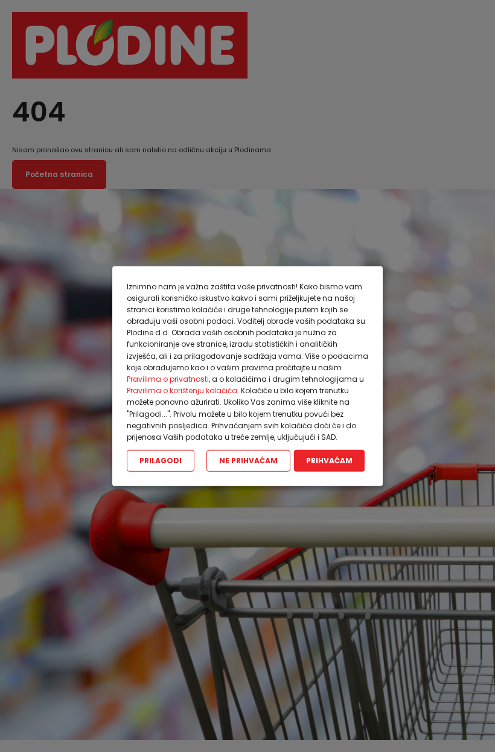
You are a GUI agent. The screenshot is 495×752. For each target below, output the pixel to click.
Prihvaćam (329, 460)
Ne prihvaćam (248, 460)
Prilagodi (160, 460)
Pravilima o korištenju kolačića (182, 390)
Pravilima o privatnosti (168, 379)
